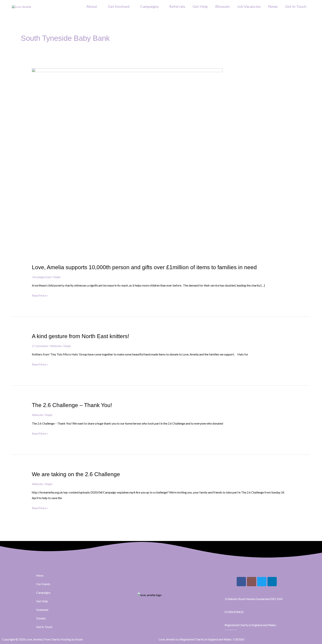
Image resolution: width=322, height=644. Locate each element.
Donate (41, 618)
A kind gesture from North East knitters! (80, 336)
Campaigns (149, 6)
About (91, 6)
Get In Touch (295, 6)
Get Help (200, 6)
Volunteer (42, 609)
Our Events (43, 584)
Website (55, 346)
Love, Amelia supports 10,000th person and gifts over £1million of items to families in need (144, 267)
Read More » (40, 295)
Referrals (177, 6)
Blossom (222, 6)
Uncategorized (41, 277)
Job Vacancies (249, 6)
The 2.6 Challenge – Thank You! (72, 405)
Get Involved (119, 6)
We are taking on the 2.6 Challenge (76, 474)
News (273, 6)
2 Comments (40, 346)
